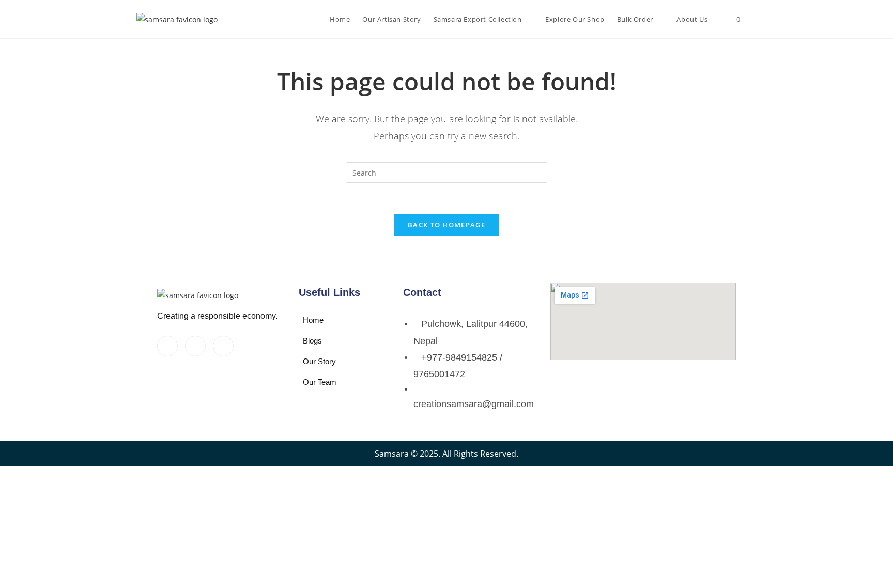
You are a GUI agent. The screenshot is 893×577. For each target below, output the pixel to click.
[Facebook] (167, 346)
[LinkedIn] (223, 346)
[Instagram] (195, 346)
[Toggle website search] (755, 19)
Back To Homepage (446, 224)
